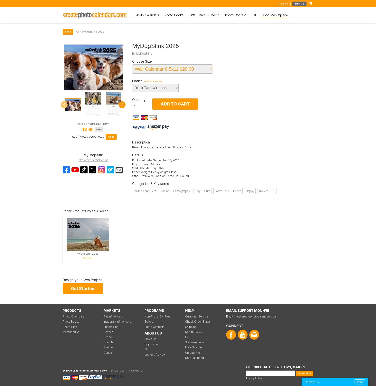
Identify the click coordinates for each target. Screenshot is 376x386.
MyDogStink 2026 (88, 253)
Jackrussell (222, 191)
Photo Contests (154, 326)
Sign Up (299, 3)
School (108, 337)
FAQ (188, 337)
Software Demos (196, 342)
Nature (164, 191)
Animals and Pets (145, 191)
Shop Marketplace (275, 15)
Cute (207, 191)
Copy (111, 136)
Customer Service (196, 316)
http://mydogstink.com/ (93, 160)
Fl (274, 191)
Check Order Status (198, 321)
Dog (197, 191)
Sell (253, 15)
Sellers (149, 321)
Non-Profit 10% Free (158, 316)
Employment (152, 344)
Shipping (191, 326)
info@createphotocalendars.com (255, 316)
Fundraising (111, 326)
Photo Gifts (70, 326)
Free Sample (193, 347)
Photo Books (173, 15)
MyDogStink (144, 53)
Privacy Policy (254, 378)
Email (99, 129)
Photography (181, 191)
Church (108, 342)
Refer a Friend (194, 357)
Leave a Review (155, 354)
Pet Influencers (113, 316)
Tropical (264, 191)
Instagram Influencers (117, 321)
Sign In (284, 3)
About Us (150, 339)
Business (109, 347)
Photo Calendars (147, 15)
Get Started (83, 288)
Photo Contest (235, 15)
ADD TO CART (175, 103)
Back (68, 31)
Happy (250, 191)
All (77, 31)
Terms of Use (117, 370)
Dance (108, 352)
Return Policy (193, 332)
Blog (147, 349)
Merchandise (71, 332)
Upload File (192, 352)
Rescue (108, 332)
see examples (153, 81)
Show (359, 381)
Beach (237, 191)
